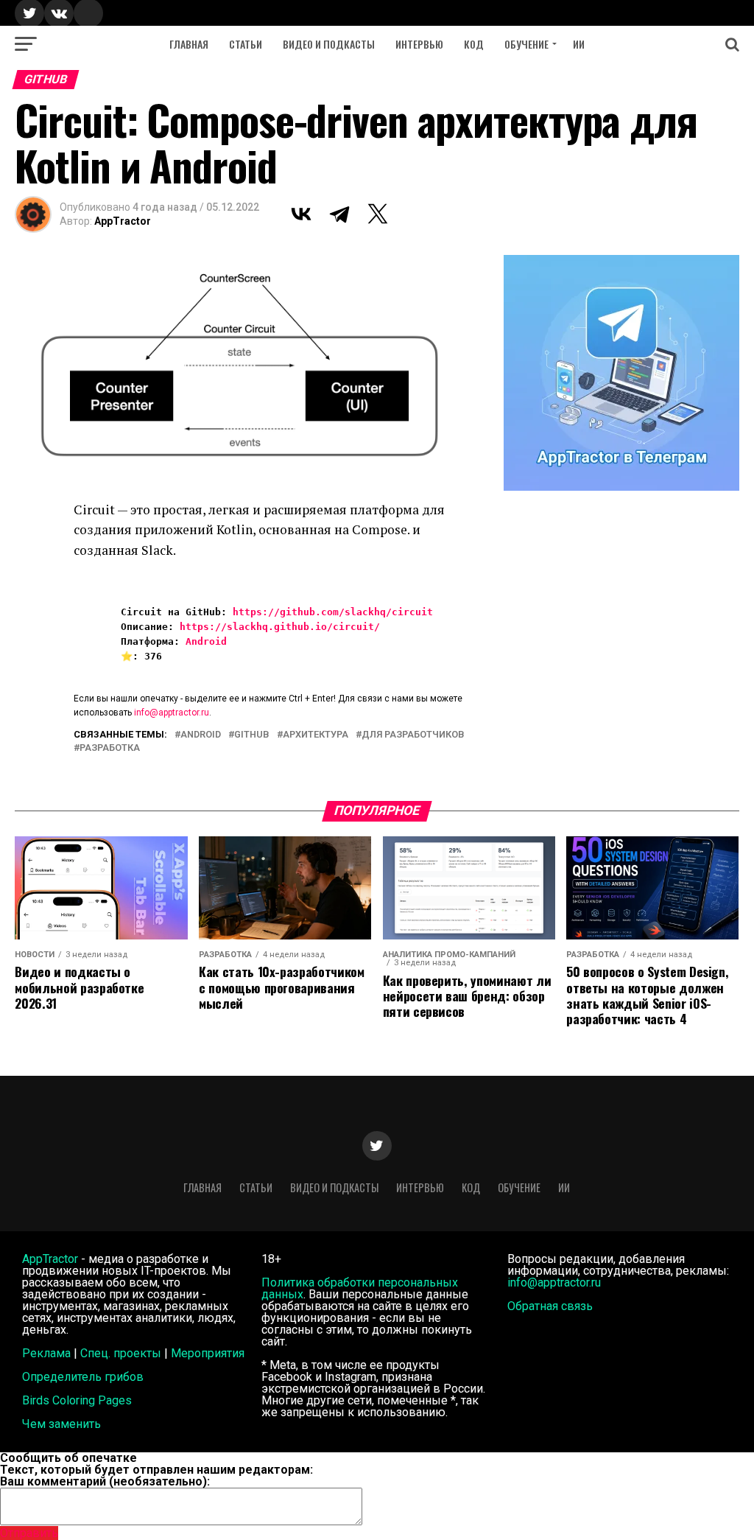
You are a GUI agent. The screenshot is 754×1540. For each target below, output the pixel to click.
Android (206, 641)
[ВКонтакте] (301, 213)
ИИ (579, 44)
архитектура (315, 735)
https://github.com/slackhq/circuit (333, 611)
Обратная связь (550, 1306)
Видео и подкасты (329, 44)
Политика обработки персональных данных (359, 1288)
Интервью (419, 44)
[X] (377, 213)
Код (474, 44)
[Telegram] (339, 213)
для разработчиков (413, 735)
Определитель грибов (83, 1377)
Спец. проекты (120, 1353)
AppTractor (122, 221)
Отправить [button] (29, 1533)
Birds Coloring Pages (77, 1400)
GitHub (251, 735)
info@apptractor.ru (171, 712)
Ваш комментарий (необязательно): (105, 1481)
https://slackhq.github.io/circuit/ (280, 626)
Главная (188, 44)
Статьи (245, 44)
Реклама (46, 1353)
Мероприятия (207, 1353)
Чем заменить (61, 1424)
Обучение (526, 44)
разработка (110, 748)
